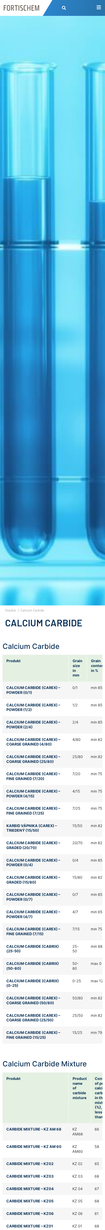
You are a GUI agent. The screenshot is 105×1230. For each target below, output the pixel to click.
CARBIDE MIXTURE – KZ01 (29, 1226)
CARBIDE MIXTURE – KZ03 (30, 1176)
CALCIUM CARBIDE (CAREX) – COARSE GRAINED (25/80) (33, 759)
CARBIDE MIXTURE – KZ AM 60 (33, 1146)
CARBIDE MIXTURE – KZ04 (30, 1189)
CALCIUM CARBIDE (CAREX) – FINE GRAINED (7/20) (33, 776)
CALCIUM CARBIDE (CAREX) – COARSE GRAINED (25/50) (33, 1017)
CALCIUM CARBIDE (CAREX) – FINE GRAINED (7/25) (33, 810)
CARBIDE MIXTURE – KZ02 (30, 1163)
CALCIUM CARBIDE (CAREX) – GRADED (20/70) (33, 845)
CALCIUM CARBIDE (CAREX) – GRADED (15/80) (33, 879)
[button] (64, 8)
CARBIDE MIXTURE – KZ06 (30, 1213)
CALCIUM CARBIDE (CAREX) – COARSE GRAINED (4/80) (33, 742)
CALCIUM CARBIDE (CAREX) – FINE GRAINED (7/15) (33, 931)
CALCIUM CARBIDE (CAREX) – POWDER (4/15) (33, 793)
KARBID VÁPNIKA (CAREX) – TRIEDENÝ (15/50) (31, 828)
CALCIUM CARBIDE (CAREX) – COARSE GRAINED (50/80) (33, 1000)
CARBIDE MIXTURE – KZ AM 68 (33, 1129)
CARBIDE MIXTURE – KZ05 (30, 1201)
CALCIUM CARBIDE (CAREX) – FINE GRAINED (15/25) (33, 1035)
